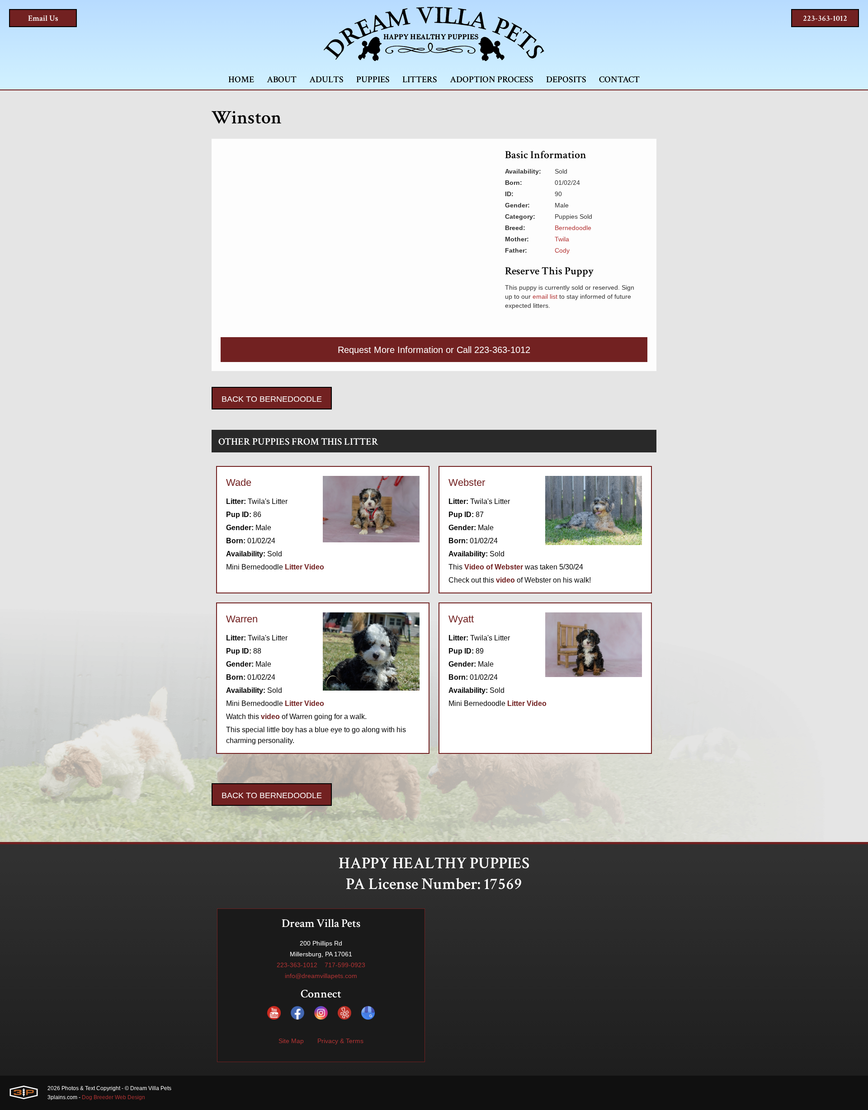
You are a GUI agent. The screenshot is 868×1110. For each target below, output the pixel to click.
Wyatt (461, 619)
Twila (562, 239)
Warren (242, 619)
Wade (238, 482)
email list (545, 296)
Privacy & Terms (340, 1040)
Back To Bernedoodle (272, 399)
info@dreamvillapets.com (321, 975)
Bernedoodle (573, 227)
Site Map (291, 1040)
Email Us (43, 18)
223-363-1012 (825, 18)
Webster (466, 482)
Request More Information (390, 350)
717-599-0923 (345, 965)
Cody (562, 250)
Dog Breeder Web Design (113, 1097)
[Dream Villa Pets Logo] (434, 34)
